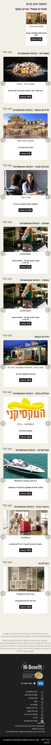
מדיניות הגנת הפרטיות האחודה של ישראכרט (25, 731)
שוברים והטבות (30, 721)
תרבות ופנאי (32, 711)
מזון (35, 701)
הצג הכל (7, 52)
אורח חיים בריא (30, 714)
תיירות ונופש (32, 708)
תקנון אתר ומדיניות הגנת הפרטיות (30, 726)
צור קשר (41, 723)
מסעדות (33, 704)
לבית (35, 717)
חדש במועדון (31, 691)
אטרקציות (33, 698)
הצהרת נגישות (38, 729)
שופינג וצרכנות (31, 695)
